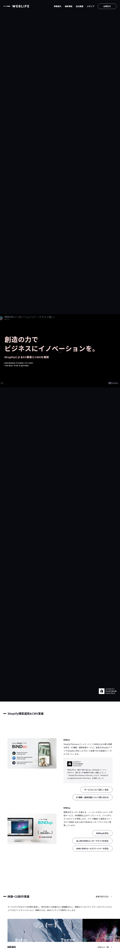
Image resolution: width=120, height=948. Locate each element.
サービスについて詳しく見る (96, 789)
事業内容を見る (102, 896)
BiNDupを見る (102, 833)
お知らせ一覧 (103, 947)
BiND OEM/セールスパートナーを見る (92, 848)
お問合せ (107, 6)
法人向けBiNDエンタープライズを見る (92, 840)
